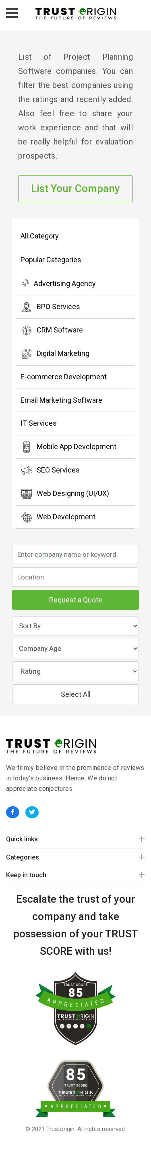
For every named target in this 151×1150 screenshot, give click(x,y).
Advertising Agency (65, 283)
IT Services (39, 423)
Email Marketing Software (61, 400)
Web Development (66, 516)
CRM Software (60, 330)
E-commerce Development (64, 376)
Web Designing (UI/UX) (73, 493)
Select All (76, 694)
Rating (31, 671)
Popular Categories (51, 259)
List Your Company (75, 188)
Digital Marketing (63, 353)
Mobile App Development (76, 446)
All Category (40, 236)
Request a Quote (75, 600)
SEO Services (58, 470)
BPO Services (58, 306)
